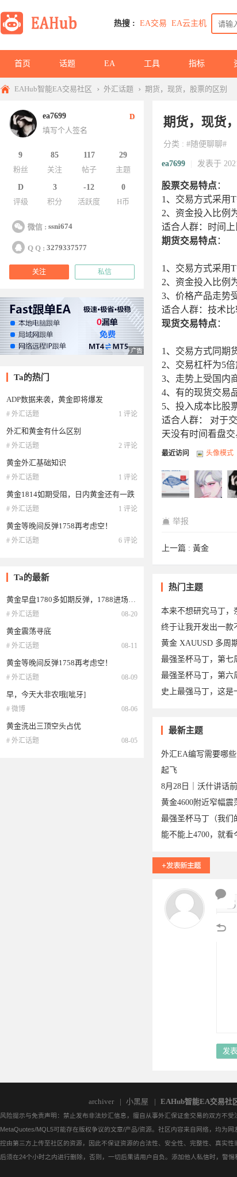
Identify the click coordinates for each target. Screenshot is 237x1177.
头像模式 (220, 453)
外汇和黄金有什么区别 (43, 431)
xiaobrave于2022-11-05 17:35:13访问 (176, 484)
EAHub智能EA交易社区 (53, 89)
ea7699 (173, 163)
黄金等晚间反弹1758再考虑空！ (59, 526)
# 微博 (15, 709)
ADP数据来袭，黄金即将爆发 (54, 399)
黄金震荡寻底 (28, 631)
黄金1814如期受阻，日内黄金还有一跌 (70, 494)
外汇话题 (118, 89)
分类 (171, 144)
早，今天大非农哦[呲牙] (46, 694)
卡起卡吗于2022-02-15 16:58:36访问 (208, 484)
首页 (22, 63)
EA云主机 (189, 23)
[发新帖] (181, 865)
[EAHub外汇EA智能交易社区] (42, 32)
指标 (197, 63)
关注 (39, 272)
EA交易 (153, 23)
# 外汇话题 (22, 414)
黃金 (201, 548)
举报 (181, 521)
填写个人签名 (65, 130)
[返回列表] (221, 928)
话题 (67, 63)
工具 (152, 63)
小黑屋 (137, 1101)
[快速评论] (221, 894)
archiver (101, 1101)
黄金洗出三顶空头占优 (43, 726)
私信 (105, 272)
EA (109, 63)
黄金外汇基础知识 (36, 462)
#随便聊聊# (206, 144)
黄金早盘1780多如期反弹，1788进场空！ (74, 599)
